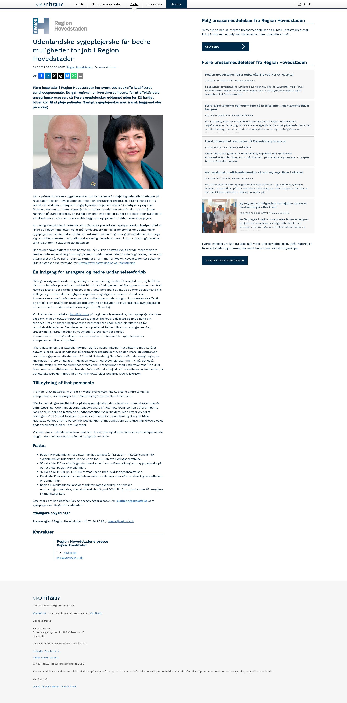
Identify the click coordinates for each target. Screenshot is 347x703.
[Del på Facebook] (41, 76)
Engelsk (46, 686)
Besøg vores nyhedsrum (225, 260)
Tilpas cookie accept (46, 657)
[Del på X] (54, 76)
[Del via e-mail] (80, 76)
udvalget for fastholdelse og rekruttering (106, 263)
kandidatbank (79, 314)
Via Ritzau (96, 613)
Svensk (65, 686)
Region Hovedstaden (79, 67)
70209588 (70, 553)
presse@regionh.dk (120, 521)
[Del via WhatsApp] (74, 76)
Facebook (50, 651)
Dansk (36, 686)
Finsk (73, 686)
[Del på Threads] (61, 76)
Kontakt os (39, 613)
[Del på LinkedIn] (48, 76)
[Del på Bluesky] (67, 76)
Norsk (55, 686)
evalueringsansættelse (131, 501)
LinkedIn (38, 651)
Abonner (212, 46)
